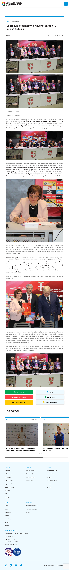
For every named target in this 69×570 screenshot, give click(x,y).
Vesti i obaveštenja (52, 480)
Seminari (7, 515)
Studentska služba (52, 470)
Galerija (7, 497)
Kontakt (49, 487)
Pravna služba (51, 474)
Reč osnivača (8, 474)
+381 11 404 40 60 (10, 539)
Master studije (29, 474)
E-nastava (49, 484)
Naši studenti (29, 480)
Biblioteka (7, 493)
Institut (6, 509)
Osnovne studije (30, 470)
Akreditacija (8, 477)
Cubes (62, 565)
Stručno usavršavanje (32, 509)
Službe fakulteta (9, 487)
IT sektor (49, 477)
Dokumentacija (9, 480)
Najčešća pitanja (30, 477)
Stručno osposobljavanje (32, 505)
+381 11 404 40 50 (10, 536)
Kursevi (28, 512)
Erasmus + (7, 525)
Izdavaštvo (8, 519)
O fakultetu (8, 470)
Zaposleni (7, 490)
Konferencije (8, 512)
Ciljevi (6, 505)
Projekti (7, 522)
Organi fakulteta (9, 484)
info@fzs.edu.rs (12, 544)
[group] (22, 435)
